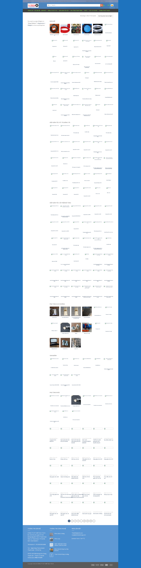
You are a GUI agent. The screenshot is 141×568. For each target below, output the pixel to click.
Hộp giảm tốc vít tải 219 (54, 514)
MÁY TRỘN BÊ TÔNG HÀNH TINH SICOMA (60, 544)
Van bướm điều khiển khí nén (75, 514)
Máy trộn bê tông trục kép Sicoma (61, 549)
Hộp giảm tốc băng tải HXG (74, 477)
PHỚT (85, 10)
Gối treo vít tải (75, 459)
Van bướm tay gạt (86, 513)
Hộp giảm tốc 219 (97, 459)
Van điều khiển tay (108, 440)
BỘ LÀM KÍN (37, 10)
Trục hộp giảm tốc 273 (54, 495)
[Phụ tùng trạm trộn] (36, 5)
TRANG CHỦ (30, 10)
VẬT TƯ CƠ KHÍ (93, 10)
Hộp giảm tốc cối (63, 10)
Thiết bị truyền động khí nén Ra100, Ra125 (97, 441)
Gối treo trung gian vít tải (86, 495)
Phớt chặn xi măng (59, 533)
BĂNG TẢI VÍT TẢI (52, 10)
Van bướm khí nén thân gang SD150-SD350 (76, 441)
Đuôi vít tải (52, 459)
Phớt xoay (57, 538)
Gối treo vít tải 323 (86, 477)
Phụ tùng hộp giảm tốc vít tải (97, 477)
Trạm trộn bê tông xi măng (61, 554)
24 (90, 521)
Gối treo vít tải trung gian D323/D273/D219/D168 (67, 496)
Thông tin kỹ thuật (104, 10)
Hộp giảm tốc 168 (54, 476)
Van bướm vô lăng (97, 513)
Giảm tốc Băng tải (65, 476)
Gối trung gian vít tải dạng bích (97, 495)
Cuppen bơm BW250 (53, 440)
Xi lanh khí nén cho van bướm (107, 514)
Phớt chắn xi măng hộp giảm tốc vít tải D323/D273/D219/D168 (77, 496)
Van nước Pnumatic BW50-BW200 (86, 441)
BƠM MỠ (43, 10)
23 (87, 521)
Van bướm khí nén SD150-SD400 (65, 440)
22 (84, 521)
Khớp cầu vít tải (108, 494)
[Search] (101, 5)
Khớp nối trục (64, 459)
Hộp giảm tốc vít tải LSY (65, 514)
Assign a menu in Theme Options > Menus (95, 1)
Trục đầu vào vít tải (108, 477)
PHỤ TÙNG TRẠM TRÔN (76, 10)
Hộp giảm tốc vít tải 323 (86, 459)
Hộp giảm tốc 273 (108, 459)
